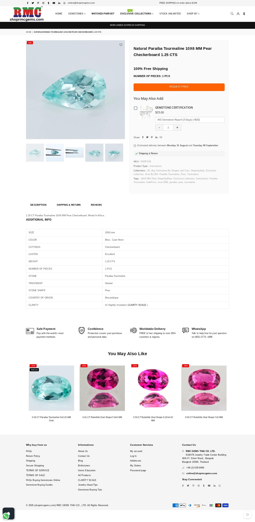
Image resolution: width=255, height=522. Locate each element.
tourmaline (189, 182)
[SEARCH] (232, 13)
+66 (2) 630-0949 (195, 467)
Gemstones (76, 13)
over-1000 (163, 182)
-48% (185, 366)
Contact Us (84, 456)
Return (154, 153)
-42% (84, 366)
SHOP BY (192, 13)
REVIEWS (96, 205)
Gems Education (87, 470)
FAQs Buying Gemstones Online (43, 480)
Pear (183, 174)
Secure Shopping (35, 465)
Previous (29, 90)
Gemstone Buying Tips (90, 489)
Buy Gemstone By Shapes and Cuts (170, 170)
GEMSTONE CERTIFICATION (174, 107)
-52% (135, 366)
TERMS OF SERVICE (37, 470)
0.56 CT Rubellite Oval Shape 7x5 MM (204, 417)
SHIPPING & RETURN (68, 205)
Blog (80, 460)
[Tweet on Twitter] (147, 137)
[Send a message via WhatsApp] (6, 516)
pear (180, 182)
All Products (84, 475)
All (148, 170)
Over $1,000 (151, 174)
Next (122, 90)
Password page (138, 470)
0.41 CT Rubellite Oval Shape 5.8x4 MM (102, 417)
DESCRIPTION (38, 205)
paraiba (173, 182)
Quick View (146, 112)
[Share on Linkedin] (156, 137)
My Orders (135, 465)
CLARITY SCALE (137, 305)
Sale (30, 43)
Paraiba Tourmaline (169, 174)
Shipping (143, 153)
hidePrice (151, 182)
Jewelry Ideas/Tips (88, 485)
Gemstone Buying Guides (39, 485)
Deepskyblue (198, 170)
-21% (33, 366)
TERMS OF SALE (35, 475)
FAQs (29, 451)
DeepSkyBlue (165, 178)
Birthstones (84, 465)
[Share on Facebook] (143, 137)
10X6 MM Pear (148, 178)
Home (58, 13)
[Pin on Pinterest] (152, 137)
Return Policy (33, 456)
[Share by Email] (161, 137)
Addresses (135, 460)
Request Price (179, 86)
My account (136, 451)
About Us (83, 451)
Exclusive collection (183, 178)
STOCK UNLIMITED (170, 13)
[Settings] (243, 13)
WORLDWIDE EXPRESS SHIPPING (127, 25)
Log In (133, 456)
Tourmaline (192, 174)
